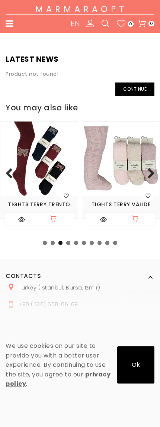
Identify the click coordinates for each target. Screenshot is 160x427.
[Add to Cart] (56, 219)
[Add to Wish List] (66, 195)
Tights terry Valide (121, 204)
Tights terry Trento (39, 204)
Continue (135, 89)
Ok (136, 364)
